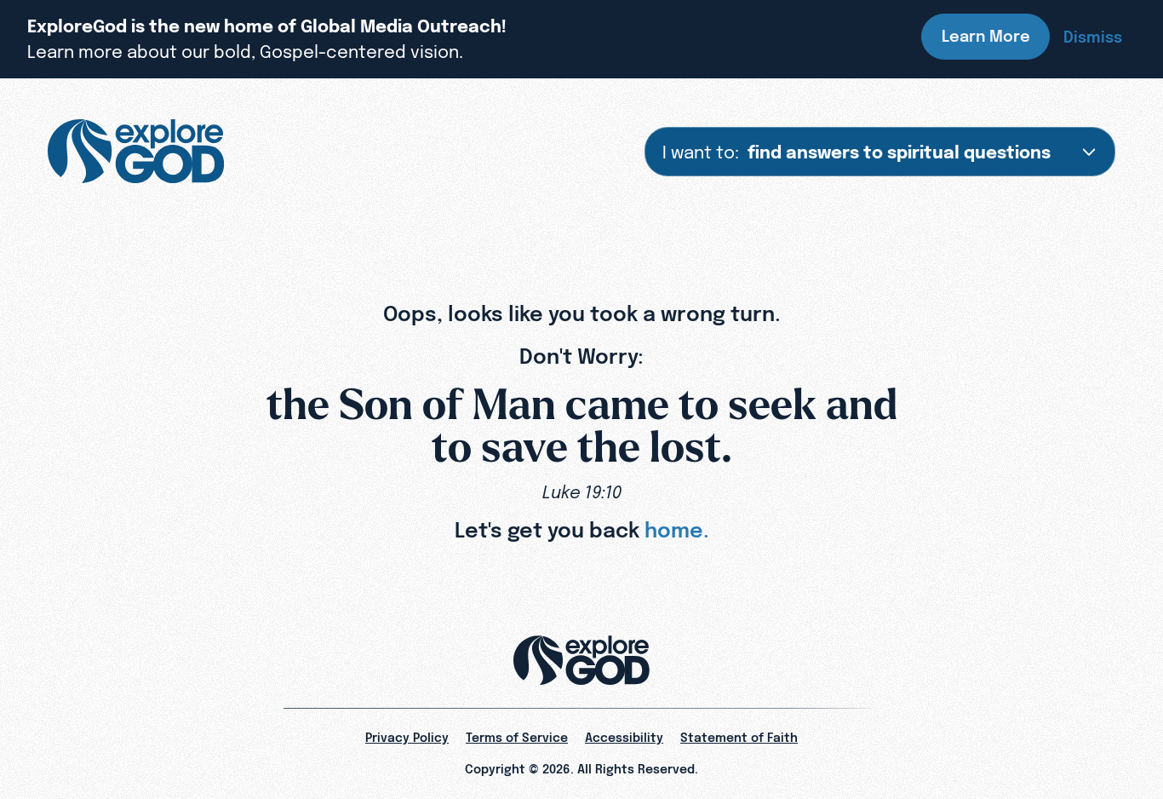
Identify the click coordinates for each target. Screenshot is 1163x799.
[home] (136, 151)
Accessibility (624, 737)
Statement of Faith (739, 737)
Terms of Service (517, 737)
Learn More (986, 36)
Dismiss (1092, 37)
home (674, 530)
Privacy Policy (407, 737)
